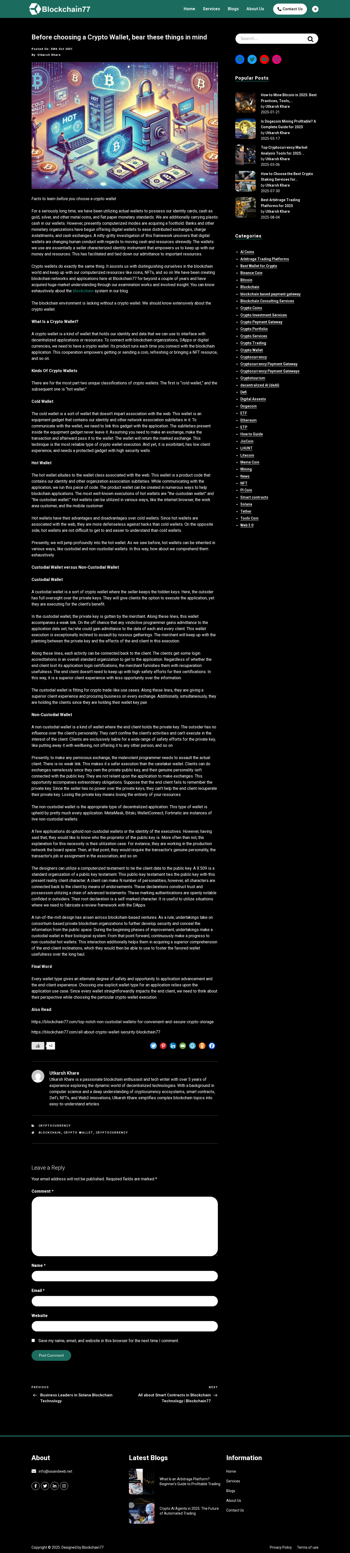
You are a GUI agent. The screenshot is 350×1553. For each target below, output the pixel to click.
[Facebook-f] (36, 1486)
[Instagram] (276, 59)
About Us (255, 8)
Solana (246, 504)
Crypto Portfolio (254, 329)
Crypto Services (253, 336)
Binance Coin (251, 273)
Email (38, 1290)
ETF (243, 413)
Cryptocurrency (55, 1125)
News (245, 476)
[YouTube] (264, 59)
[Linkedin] (173, 1045)
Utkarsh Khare (277, 106)
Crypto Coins (251, 308)
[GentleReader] (192, 1045)
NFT (244, 483)
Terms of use (307, 1547)
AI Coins (247, 252)
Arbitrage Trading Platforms (264, 259)
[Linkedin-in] (54, 1486)
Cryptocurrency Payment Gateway (268, 364)
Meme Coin (249, 462)
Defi (243, 392)
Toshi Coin (249, 518)
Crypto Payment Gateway (261, 322)
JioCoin (246, 441)
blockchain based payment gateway (270, 294)
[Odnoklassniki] (202, 1045)
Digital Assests (253, 399)
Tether (246, 511)
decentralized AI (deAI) (259, 385)
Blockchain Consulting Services (267, 301)
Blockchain (50, 1132)
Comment (43, 1191)
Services (211, 8)
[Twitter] (153, 1045)
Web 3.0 (246, 525)
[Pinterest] (163, 1045)
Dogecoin (248, 406)
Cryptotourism (252, 378)
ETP (243, 427)
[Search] (310, 38)
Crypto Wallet (78, 1132)
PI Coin (246, 490)
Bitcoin (246, 280)
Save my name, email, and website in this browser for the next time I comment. (108, 1340)
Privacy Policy (281, 1547)
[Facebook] (212, 1045)
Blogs (233, 8)
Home (189, 8)
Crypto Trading (253, 343)
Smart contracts (254, 497)
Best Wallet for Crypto (258, 266)
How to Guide (251, 434)
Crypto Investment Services (263, 315)
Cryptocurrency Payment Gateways (270, 371)
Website (40, 1315)
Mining (246, 469)
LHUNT (246, 448)
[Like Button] (38, 1046)
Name (39, 1265)
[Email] (182, 1045)
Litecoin (247, 455)
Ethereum (248, 420)
